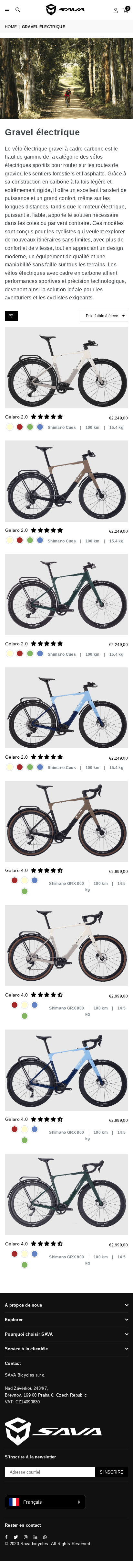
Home (11, 27)
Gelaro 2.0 (16, 416)
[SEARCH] (18, 10)
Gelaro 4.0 (16, 870)
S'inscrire (111, 1472)
